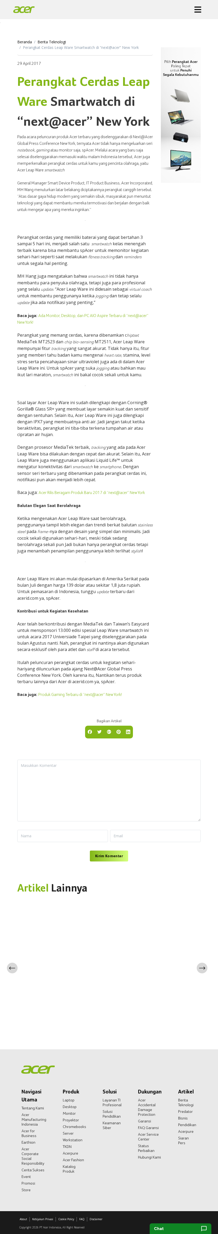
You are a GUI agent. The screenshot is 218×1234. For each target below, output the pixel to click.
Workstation (72, 1140)
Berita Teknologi (51, 41)
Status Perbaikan (146, 1148)
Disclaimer (96, 1219)
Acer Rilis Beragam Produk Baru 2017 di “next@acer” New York (92, 492)
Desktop (70, 1106)
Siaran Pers (183, 1140)
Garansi (144, 1121)
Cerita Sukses (33, 1170)
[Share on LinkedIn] (128, 731)
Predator (185, 1111)
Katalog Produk (69, 1169)
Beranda (24, 41)
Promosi (28, 1183)
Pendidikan (187, 1124)
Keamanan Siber (112, 1125)
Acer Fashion (73, 1159)
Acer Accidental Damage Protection (147, 1107)
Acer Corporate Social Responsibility (33, 1156)
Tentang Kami (33, 1108)
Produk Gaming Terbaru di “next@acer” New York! (80, 694)
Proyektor (71, 1120)
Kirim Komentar (109, 856)
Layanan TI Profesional (112, 1102)
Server (68, 1133)
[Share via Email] (109, 731)
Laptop (68, 1100)
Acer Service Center (148, 1137)
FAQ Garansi (148, 1127)
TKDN (67, 1146)
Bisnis (183, 1118)
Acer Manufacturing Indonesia (34, 1119)
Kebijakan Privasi (42, 1219)
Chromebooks (74, 1126)
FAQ (82, 1219)
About (23, 1219)
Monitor (69, 1113)
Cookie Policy (66, 1219)
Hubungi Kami (149, 1157)
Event (26, 1176)
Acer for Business (29, 1133)
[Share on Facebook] (90, 731)
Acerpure (70, 1153)
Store (26, 1189)
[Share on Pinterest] (118, 731)
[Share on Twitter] (99, 731)
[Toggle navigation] (198, 9)
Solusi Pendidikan (112, 1114)
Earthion (28, 1142)
